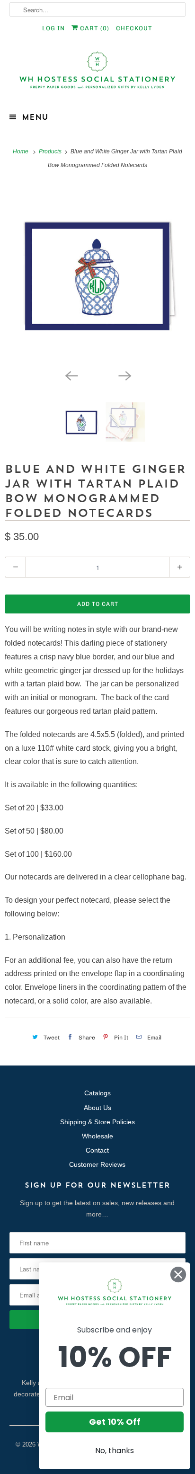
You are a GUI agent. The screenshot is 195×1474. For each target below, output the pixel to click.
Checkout (134, 28)
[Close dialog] (178, 1274)
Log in (53, 28)
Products (51, 151)
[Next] (124, 374)
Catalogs (97, 1093)
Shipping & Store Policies (97, 1122)
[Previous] (71, 374)
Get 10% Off (115, 1422)
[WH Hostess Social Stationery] (97, 74)
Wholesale (97, 1136)
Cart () (93, 28)
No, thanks (114, 1450)
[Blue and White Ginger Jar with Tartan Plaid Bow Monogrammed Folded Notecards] (97, 274)
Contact (97, 1150)
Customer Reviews (97, 1164)
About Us (97, 1107)
